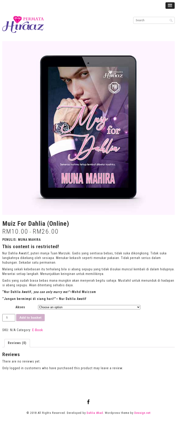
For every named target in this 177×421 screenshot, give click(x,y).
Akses (20, 307)
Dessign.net (142, 413)
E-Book (37, 330)
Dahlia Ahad (95, 413)
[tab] (17, 343)
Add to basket (30, 317)
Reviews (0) (17, 343)
